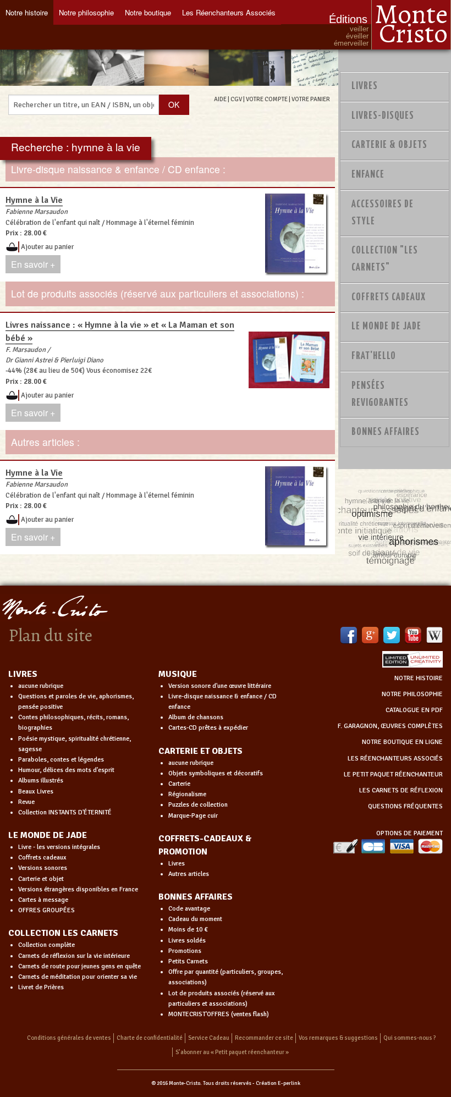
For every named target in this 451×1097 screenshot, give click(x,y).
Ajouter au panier (47, 246)
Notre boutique (148, 12)
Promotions (184, 951)
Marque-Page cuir (193, 816)
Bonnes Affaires (385, 432)
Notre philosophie (86, 12)
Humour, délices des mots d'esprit (66, 770)
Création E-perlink (278, 1083)
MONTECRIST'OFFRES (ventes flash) (218, 1014)
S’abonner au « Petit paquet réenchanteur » (232, 1052)
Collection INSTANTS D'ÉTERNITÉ (65, 812)
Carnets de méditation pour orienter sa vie (77, 977)
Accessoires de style (382, 213)
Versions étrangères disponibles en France (78, 889)
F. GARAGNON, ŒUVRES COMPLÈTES (390, 726)
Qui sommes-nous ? (409, 1037)
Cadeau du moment (195, 919)
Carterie (179, 784)
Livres (364, 86)
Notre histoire (27, 12)
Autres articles (188, 874)
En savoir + (33, 264)
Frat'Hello (373, 356)
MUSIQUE (177, 674)
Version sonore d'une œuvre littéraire (219, 686)
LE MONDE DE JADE (47, 835)
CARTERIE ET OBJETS (200, 751)
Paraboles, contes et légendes (61, 760)
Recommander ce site (264, 1037)
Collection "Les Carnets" (384, 259)
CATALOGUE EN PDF (414, 710)
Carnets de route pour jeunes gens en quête (79, 966)
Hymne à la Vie (34, 200)
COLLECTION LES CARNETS (63, 933)
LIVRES (22, 674)
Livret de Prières (41, 987)
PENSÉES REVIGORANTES (380, 394)
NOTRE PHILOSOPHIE (412, 694)
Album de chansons (195, 717)
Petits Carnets (188, 961)
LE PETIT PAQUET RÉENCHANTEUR (393, 774)
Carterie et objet (41, 879)
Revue (26, 802)
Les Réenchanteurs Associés (229, 12)
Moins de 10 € (188, 929)
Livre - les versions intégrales (59, 847)
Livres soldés (187, 940)
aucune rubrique (40, 686)
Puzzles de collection (198, 805)
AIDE (220, 99)
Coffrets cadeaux (42, 857)
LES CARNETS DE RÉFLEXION (401, 790)
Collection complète (46, 945)
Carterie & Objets (389, 145)
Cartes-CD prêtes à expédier (208, 728)
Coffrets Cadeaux (388, 297)
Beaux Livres (35, 791)
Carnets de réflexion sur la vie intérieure (74, 956)
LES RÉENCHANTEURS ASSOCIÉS (395, 758)
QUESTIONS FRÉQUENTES (405, 806)
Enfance (367, 175)
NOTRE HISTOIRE (418, 678)
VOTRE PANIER (311, 99)
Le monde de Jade (386, 327)
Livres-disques (382, 116)
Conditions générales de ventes (69, 1037)
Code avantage (189, 909)
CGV (236, 99)
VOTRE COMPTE (267, 99)
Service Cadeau (208, 1037)
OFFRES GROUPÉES (46, 910)
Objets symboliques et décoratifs (215, 773)
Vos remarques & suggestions (338, 1037)
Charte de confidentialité (150, 1037)
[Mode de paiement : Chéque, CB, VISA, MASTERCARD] (388, 846)
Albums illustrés (40, 780)
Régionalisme (187, 794)
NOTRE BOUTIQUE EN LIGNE (402, 742)
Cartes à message (43, 900)
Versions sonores (42, 868)
